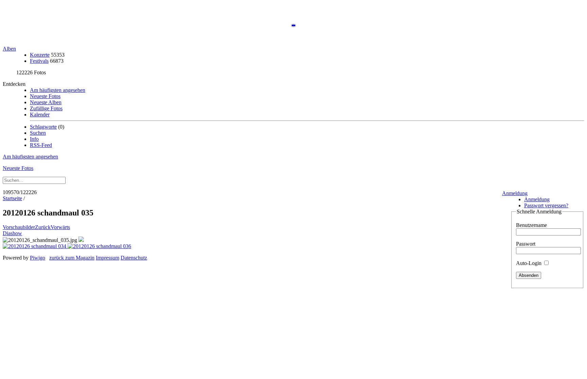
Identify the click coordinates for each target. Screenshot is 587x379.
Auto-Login (529, 263)
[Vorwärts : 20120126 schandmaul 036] (99, 246)
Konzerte (40, 55)
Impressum (107, 258)
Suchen (38, 133)
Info (34, 139)
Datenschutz (134, 258)
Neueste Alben (45, 102)
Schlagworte (43, 127)
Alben (9, 49)
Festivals (39, 61)
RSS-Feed (41, 145)
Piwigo (37, 258)
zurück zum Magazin (71, 258)
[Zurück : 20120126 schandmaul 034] (35, 246)
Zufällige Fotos (46, 108)
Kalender (40, 114)
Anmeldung (515, 193)
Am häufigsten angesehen (57, 90)
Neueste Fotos (45, 96)
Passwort (525, 244)
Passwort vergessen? (546, 205)
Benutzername (531, 225)
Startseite (12, 198)
